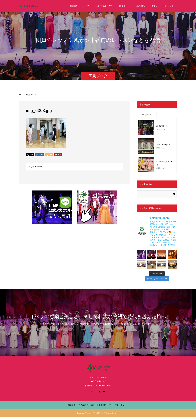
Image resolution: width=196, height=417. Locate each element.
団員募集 (71, 405)
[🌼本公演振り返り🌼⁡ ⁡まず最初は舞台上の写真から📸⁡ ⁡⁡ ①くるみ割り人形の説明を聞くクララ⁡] (151, 254)
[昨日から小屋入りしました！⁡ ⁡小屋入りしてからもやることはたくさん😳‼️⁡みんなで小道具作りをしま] (141, 264)
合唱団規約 (101, 405)
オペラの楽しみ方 (104, 6)
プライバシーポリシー (118, 405)
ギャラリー (87, 6)
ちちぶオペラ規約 (86, 405)
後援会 (154, 6)
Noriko (39, 167)
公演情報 (73, 6)
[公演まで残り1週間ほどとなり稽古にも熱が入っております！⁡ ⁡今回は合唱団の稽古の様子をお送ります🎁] (161, 264)
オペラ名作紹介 (139, 6)
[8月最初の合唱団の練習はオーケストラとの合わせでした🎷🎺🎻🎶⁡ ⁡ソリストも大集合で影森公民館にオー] (172, 264)
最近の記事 (146, 115)
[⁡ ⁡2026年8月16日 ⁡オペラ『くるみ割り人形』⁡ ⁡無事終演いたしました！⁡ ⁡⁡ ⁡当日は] (161, 254)
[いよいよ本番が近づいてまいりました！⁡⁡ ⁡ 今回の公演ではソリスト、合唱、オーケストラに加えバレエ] (151, 264)
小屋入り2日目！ (163, 145)
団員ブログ (122, 6)
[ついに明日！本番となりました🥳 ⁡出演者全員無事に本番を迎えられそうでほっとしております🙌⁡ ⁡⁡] (172, 254)
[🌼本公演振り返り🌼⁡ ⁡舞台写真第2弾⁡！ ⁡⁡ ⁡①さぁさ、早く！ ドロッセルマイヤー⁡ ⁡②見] (141, 254)
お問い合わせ (168, 6)
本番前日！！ (162, 126)
